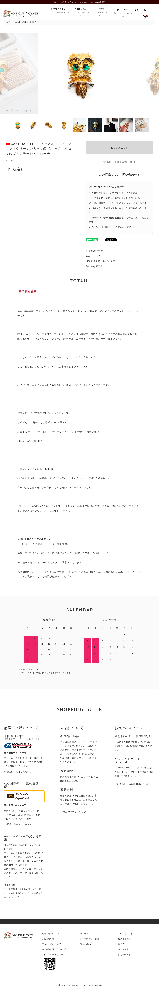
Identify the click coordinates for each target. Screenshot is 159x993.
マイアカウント (125, 933)
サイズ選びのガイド (97, 251)
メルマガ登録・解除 (89, 939)
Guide (99, 12)
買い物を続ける (94, 266)
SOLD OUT (119, 148)
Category (58, 12)
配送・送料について (51, 933)
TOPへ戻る (79, 921)
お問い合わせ (124, 954)
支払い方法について (51, 944)
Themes (80, 12)
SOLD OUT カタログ (25, 22)
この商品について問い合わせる (119, 174)
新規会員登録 (124, 939)
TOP (7, 22)
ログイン (122, 944)
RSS (82, 944)
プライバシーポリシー (52, 954)
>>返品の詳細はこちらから (74, 811)
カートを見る (124, 949)
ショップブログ (87, 933)
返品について (93, 256)
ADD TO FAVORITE (121, 162)
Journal (123, 13)
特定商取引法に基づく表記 (100, 261)
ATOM (88, 944)
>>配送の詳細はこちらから (18, 772)
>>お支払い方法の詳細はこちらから (133, 784)
